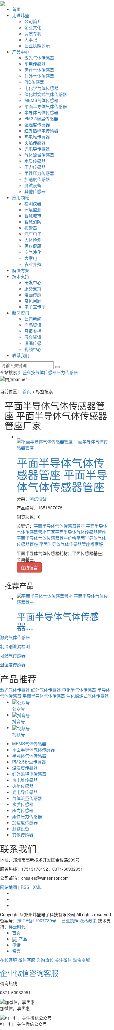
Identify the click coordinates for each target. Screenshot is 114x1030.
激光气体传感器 (39, 58)
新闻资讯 (20, 313)
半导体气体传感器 (41, 112)
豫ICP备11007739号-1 (38, 920)
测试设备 (32, 185)
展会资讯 (32, 337)
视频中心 (32, 349)
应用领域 (20, 197)
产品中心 (20, 52)
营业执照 (69, 920)
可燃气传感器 (13, 655)
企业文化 (32, 27)
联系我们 (20, 355)
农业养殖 (32, 264)
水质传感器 (35, 161)
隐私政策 (88, 920)
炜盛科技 (26, 372)
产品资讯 (32, 325)
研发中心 (32, 282)
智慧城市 (32, 215)
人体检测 (32, 240)
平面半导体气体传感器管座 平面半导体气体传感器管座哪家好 (61, 541)
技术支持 (20, 276)
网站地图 (8, 887)
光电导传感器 (37, 149)
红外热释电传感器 (41, 130)
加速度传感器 (37, 179)
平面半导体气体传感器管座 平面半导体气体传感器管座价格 (61, 535)
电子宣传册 (35, 307)
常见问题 (32, 300)
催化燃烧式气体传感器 (45, 94)
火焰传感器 (35, 143)
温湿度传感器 (37, 124)
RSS (25, 887)
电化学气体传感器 (41, 88)
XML (37, 887)
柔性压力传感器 (39, 173)
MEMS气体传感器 (41, 100)
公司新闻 (32, 319)
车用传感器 (35, 64)
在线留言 (29, 567)
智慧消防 (32, 222)
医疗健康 (32, 246)
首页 (16, 9)
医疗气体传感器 (39, 70)
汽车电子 (32, 234)
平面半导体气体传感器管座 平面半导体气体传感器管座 (62, 474)
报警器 (30, 228)
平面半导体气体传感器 (45, 106)
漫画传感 (32, 294)
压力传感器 (35, 167)
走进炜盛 (20, 15)
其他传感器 (35, 191)
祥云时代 (17, 926)
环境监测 (32, 209)
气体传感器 (46, 372)
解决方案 (20, 270)
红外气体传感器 (39, 76)
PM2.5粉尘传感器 (41, 118)
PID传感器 (34, 82)
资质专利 (32, 33)
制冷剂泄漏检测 (15, 646)
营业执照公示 (37, 45)
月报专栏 (32, 331)
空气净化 (32, 252)
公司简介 (32, 21)
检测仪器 (32, 203)
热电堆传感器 (37, 137)
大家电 (30, 258)
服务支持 (32, 288)
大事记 (30, 39)
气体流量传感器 (39, 155)
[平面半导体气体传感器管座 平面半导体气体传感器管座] (63, 443)
